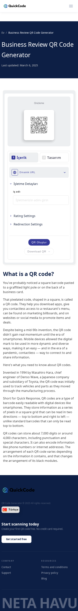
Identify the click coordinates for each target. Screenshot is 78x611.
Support (6, 573)
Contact (6, 567)
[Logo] (15, 6)
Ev (3, 32)
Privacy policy (49, 573)
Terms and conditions (54, 567)
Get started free (16, 539)
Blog (44, 578)
